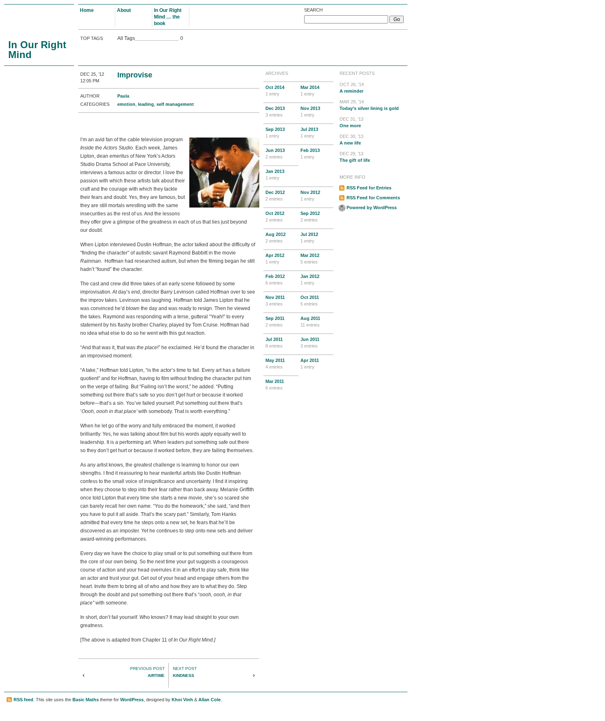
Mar (309, 90)
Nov (310, 111)
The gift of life (355, 157)
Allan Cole (209, 699)
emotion (126, 104)
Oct (274, 90)
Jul (309, 132)
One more (351, 122)
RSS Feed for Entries (369, 187)
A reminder (352, 87)
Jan (274, 174)
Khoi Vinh (182, 699)
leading (146, 104)
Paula (123, 95)
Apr (274, 258)
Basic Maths (85, 699)
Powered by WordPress (372, 207)
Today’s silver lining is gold (369, 105)
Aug (275, 237)
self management (175, 104)
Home (87, 10)
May (275, 363)
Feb (310, 153)
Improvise (134, 75)
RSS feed (23, 699)
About (124, 10)
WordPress (132, 699)
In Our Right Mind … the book (168, 16)
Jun (275, 153)
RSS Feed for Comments (373, 197)
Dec (275, 111)
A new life (351, 139)
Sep (275, 132)
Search (313, 9)
